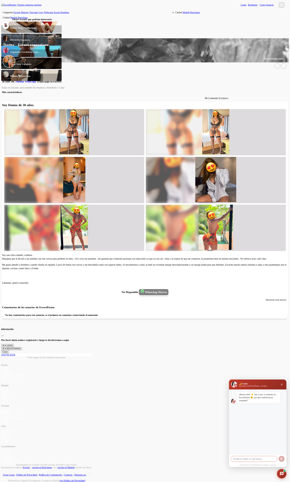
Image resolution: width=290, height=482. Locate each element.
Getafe (4, 393)
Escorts (16, 12)
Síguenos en (80, 475)
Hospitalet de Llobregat (12, 375)
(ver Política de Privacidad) (72, 480)
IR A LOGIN (7, 345)
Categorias (8, 12)
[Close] (2, 335)
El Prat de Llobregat (10, 416)
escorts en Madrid (66, 467)
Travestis (33, 12)
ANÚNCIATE (8, 354)
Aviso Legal (9, 475)
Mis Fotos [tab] (73, 98)
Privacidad (272, 465)
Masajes (25, 12)
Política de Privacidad (27, 475)
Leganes (5, 395)
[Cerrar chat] (281, 384)
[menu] (281, 5)
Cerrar (5, 352)
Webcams (48, 12)
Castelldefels (7, 456)
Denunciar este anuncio (276, 300)
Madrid (186, 12)
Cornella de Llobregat (11, 459)
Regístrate (252, 5)
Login (243, 5)
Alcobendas (7, 431)
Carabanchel (7, 436)
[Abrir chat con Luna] (281, 473)
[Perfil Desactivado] (277, 66)
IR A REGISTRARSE (11, 349)
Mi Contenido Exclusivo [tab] (216, 98)
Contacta (68, 475)
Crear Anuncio (267, 5)
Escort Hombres (61, 12)
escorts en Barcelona (42, 467)
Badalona (5, 370)
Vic (3, 381)
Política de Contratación (50, 475)
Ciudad (178, 12)
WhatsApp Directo (155, 292)
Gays (40, 12)
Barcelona (195, 12)
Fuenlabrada (7, 390)
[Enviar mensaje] (282, 459)
